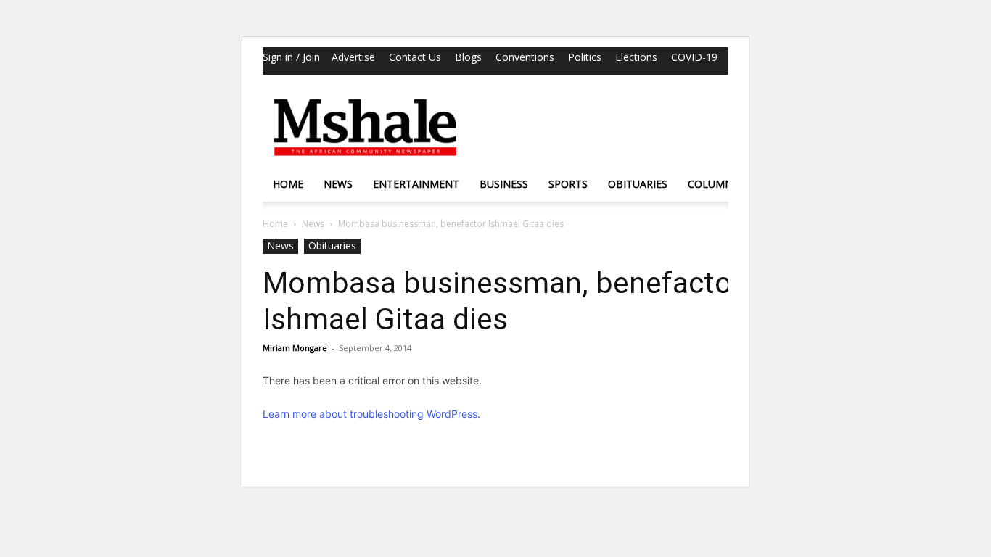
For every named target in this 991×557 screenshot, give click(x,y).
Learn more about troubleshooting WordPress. (371, 414)
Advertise (353, 57)
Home (288, 184)
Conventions (524, 57)
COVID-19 (694, 57)
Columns (713, 184)
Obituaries (637, 184)
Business (504, 184)
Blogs (468, 57)
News (338, 184)
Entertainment (416, 184)
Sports (568, 184)
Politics (584, 57)
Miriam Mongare (295, 347)
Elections (636, 57)
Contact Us (415, 57)
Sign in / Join (291, 57)
